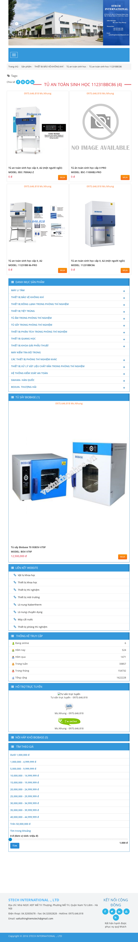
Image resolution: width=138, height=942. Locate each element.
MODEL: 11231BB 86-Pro (22, 265)
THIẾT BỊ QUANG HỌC (23, 338)
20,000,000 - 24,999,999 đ (24, 789)
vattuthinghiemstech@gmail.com (34, 918)
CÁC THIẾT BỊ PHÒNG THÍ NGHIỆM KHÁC (34, 359)
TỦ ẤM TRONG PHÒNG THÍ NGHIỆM (31, 317)
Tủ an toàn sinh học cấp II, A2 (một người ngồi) (35, 167)
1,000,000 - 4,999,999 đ (23, 761)
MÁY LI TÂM (18, 290)
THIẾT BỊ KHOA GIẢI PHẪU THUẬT (30, 345)
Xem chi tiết (59, 162)
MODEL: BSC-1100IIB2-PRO (86, 172)
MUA (62, 177)
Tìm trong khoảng (20, 830)
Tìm (14, 845)
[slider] (10, 839)
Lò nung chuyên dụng (30, 612)
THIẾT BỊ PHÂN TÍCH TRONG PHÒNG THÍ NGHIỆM (39, 331)
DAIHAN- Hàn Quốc (22, 380)
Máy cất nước (25, 619)
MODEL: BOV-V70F (21, 551)
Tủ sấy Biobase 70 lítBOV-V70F (28, 547)
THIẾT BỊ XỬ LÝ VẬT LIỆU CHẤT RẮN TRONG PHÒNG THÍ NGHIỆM (47, 366)
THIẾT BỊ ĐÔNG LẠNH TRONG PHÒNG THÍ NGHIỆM (40, 304)
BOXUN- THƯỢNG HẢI (23, 386)
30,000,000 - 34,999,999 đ (24, 803)
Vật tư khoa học (26, 575)
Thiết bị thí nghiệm (28, 589)
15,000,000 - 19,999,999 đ (24, 782)
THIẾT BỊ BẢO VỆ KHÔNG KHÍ (27, 297)
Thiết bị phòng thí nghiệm (32, 626)
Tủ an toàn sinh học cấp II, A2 (25, 260)
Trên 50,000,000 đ (20, 823)
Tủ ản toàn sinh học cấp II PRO (88, 167)
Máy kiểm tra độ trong (26, 352)
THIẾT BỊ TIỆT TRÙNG (23, 311)
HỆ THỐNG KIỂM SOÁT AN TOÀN (29, 373)
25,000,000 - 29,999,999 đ (24, 796)
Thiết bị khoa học (27, 582)
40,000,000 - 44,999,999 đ (24, 817)
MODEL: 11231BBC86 (83, 265)
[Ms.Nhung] (69, 705)
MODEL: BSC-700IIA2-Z (21, 172)
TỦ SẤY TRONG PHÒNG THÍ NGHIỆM (31, 324)
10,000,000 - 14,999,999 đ (24, 775)
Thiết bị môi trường (29, 597)
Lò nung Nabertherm (30, 604)
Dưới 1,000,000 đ (19, 754)
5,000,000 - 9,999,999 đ (23, 768)
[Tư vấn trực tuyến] (69, 693)
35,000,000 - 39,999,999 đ (24, 810)
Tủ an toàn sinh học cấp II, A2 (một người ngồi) (98, 260)
